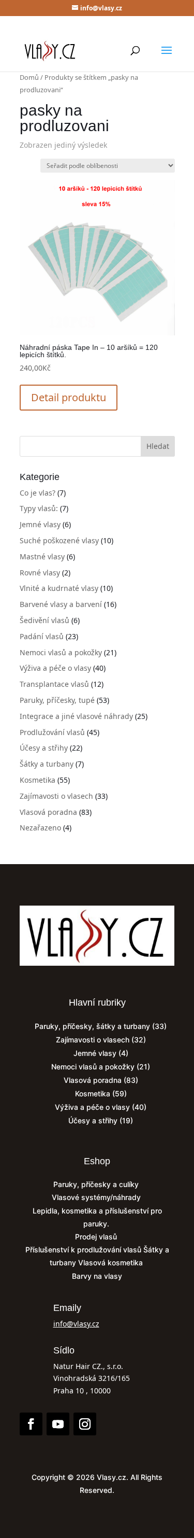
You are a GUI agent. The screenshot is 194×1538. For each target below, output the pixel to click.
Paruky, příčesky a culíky (97, 1184)
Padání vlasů (42, 636)
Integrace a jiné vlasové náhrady (76, 716)
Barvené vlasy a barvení (61, 604)
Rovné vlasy (40, 572)
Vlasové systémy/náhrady (97, 1197)
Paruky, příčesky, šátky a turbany (92, 1026)
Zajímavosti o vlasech (56, 796)
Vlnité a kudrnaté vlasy (59, 588)
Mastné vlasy (42, 556)
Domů (29, 77)
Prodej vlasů (97, 1236)
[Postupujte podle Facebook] (31, 1424)
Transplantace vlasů (54, 684)
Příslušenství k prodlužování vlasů (84, 1249)
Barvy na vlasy (97, 1276)
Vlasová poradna (48, 812)
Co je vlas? (37, 493)
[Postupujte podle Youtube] (58, 1424)
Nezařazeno (40, 828)
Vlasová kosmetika (111, 1262)
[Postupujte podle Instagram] (84, 1424)
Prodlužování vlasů (52, 732)
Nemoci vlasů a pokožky (61, 652)
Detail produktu (68, 397)
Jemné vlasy (40, 524)
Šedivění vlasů (44, 620)
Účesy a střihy (44, 748)
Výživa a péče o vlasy (55, 668)
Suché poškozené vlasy (59, 540)
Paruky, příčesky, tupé (57, 700)
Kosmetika (37, 780)
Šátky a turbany (46, 764)
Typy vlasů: (39, 508)
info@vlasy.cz (76, 1324)
